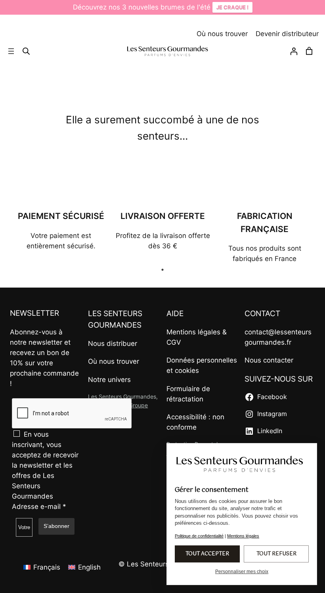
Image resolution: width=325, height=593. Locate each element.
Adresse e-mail (39, 506)
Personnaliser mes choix (241, 571)
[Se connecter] (294, 52)
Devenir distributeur (287, 34)
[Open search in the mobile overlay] (26, 51)
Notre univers (109, 380)
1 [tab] (162, 270)
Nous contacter (269, 360)
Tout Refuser (276, 554)
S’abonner (56, 526)
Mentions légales (193, 332)
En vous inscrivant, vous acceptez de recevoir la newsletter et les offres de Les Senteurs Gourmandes (45, 465)
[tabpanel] (61, 230)
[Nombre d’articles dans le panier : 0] (309, 51)
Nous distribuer (112, 343)
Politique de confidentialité (199, 536)
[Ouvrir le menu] (11, 51)
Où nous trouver (222, 34)
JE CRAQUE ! (232, 7)
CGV (173, 342)
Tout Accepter (207, 554)
